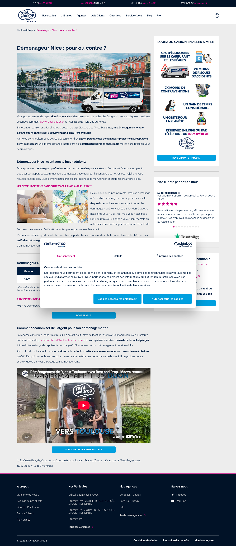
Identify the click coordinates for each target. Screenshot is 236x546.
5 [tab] (185, 226)
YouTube (181, 501)
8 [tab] (193, 226)
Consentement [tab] (66, 255)
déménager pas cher (52, 121)
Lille (122, 507)
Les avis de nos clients (29, 501)
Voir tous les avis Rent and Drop (83, 449)
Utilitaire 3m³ (75, 519)
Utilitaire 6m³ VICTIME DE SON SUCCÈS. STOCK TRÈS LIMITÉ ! (91, 511)
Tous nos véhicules (79, 527)
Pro (159, 15)
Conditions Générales (146, 540)
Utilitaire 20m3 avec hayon (83, 494)
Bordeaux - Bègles (130, 494)
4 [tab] (182, 226)
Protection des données (176, 540)
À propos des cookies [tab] (170, 255)
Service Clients (25, 513)
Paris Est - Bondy (129, 501)
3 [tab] (179, 226)
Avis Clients (98, 15)
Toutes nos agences (131, 515)
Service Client (134, 15)
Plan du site (23, 519)
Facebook (181, 494)
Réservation (49, 15)
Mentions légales (204, 540)
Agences (82, 15)
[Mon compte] (217, 15)
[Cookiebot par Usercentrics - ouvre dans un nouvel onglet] (177, 244)
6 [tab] (187, 226)
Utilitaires (66, 15)
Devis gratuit (83, 315)
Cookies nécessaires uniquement (117, 298)
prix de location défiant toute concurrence (61, 340)
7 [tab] (190, 226)
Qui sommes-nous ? (28, 494)
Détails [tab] (118, 255)
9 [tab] (196, 226)
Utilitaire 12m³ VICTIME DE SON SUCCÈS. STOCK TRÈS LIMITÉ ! (92, 502)
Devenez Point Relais (28, 507)
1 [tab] (173, 226)
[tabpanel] (186, 207)
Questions (116, 15)
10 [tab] (198, 226)
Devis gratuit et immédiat (186, 158)
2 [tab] (176, 226)
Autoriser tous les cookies (167, 298)
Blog (150, 15)
